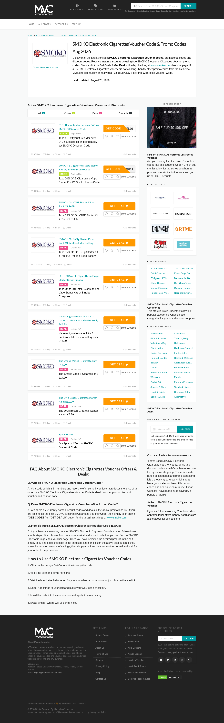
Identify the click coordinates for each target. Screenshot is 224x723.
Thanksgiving (181, 338)
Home (31, 24)
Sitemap (99, 660)
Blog (97, 673)
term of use (187, 652)
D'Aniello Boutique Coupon (146, 11)
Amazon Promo (135, 635)
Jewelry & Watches (160, 387)
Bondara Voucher (136, 660)
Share (58, 154)
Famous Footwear (183, 382)
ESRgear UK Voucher (160, 278)
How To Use (101, 642)
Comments (131, 154)
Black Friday (157, 348)
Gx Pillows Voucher (183, 283)
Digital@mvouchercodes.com (48, 673)
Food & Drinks (158, 392)
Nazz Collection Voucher (183, 293)
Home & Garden (159, 358)
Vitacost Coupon (159, 288)
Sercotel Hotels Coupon (139, 679)
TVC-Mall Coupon (183, 268)
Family (177, 377)
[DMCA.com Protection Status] (170, 677)
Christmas (179, 333)
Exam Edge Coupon (183, 273)
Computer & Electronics (183, 392)
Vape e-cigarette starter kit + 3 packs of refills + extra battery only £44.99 (78, 320)
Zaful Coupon (158, 273)
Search (188, 6)
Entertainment (181, 367)
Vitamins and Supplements (183, 372)
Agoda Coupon (135, 654)
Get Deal (117, 206)
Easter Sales (180, 353)
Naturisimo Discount (160, 268)
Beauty (154, 362)
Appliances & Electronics (183, 362)
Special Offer (66, 434)
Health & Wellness (183, 358)
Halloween (179, 343)
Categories (61, 24)
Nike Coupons (134, 648)
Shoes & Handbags (160, 372)
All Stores (44, 24)
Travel (154, 367)
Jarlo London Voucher (187, 11)
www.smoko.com (160, 65)
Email (68, 154)
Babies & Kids (158, 396)
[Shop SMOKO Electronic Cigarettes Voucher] (50, 53)
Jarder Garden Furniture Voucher (167, 11)
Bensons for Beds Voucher (183, 278)
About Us (99, 648)
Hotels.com (133, 642)
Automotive (180, 396)
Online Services (159, 353)
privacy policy (172, 652)
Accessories (157, 333)
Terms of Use (101, 654)
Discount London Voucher (183, 288)
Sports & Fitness (182, 387)
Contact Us (100, 679)
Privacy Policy (102, 666)
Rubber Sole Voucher (160, 293)
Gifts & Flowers (158, 338)
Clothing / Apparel (183, 348)
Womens (155, 377)
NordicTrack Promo (137, 666)
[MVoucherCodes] (44, 10)
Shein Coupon (158, 283)
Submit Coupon (102, 635)
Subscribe (185, 429)
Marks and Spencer (137, 673)
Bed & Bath (156, 382)
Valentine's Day (158, 343)
